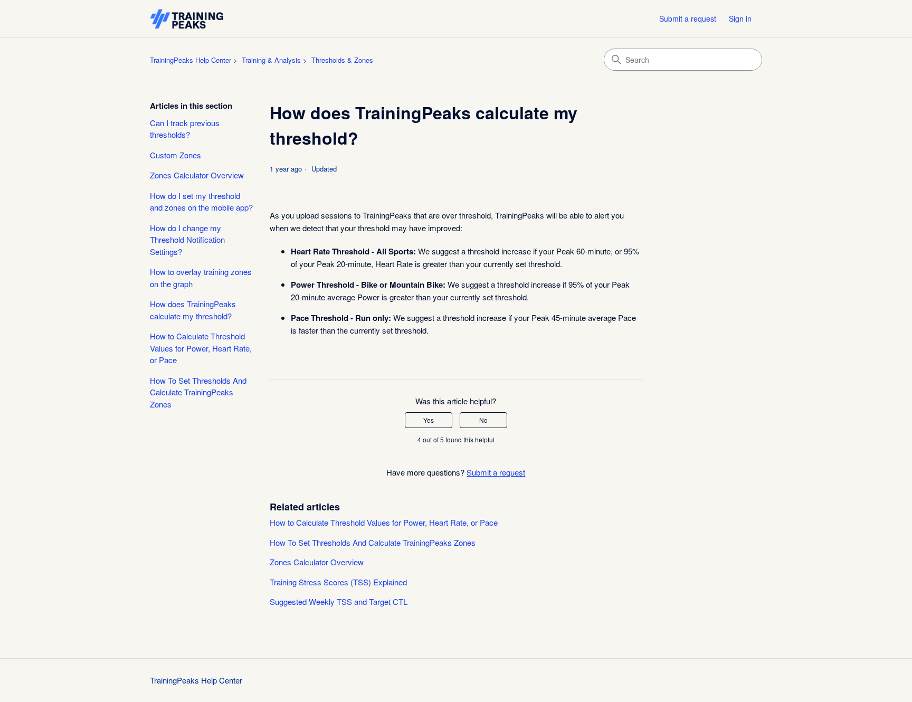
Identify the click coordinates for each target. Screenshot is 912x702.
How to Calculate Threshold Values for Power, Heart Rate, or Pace (201, 347)
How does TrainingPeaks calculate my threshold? (193, 309)
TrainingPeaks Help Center (190, 60)
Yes (428, 419)
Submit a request (687, 18)
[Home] (186, 19)
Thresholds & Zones (342, 60)
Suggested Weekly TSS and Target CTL (338, 601)
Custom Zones (175, 154)
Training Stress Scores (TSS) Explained (338, 581)
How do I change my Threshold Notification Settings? (187, 239)
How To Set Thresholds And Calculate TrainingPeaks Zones (198, 392)
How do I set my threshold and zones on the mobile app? (201, 201)
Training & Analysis (271, 60)
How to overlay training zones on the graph (201, 277)
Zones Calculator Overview (197, 175)
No (483, 419)
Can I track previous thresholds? (185, 128)
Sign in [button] (740, 18)
